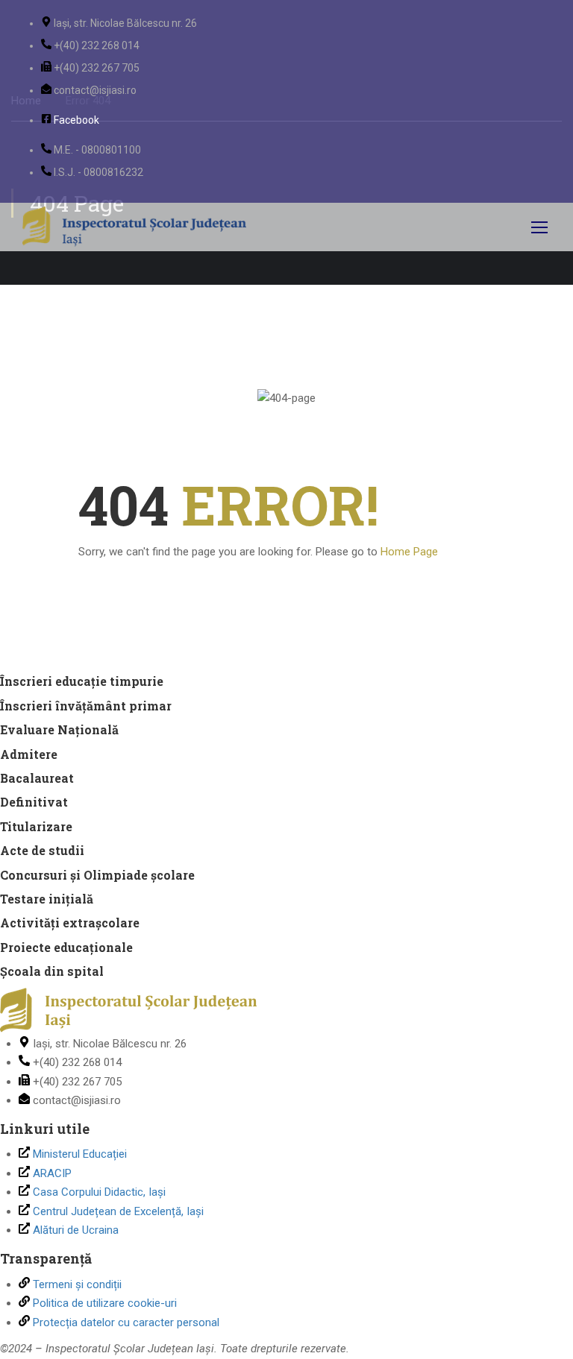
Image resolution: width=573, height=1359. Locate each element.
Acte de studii (42, 850)
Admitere (28, 754)
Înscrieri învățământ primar (86, 705)
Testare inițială (46, 898)
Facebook (76, 120)
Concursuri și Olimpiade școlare (97, 875)
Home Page (409, 551)
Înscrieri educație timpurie (81, 681)
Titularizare (36, 826)
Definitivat (34, 802)
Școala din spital (52, 971)
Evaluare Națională (59, 729)
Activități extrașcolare (70, 922)
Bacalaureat (37, 778)
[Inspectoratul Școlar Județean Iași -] (134, 226)
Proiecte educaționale (66, 947)
